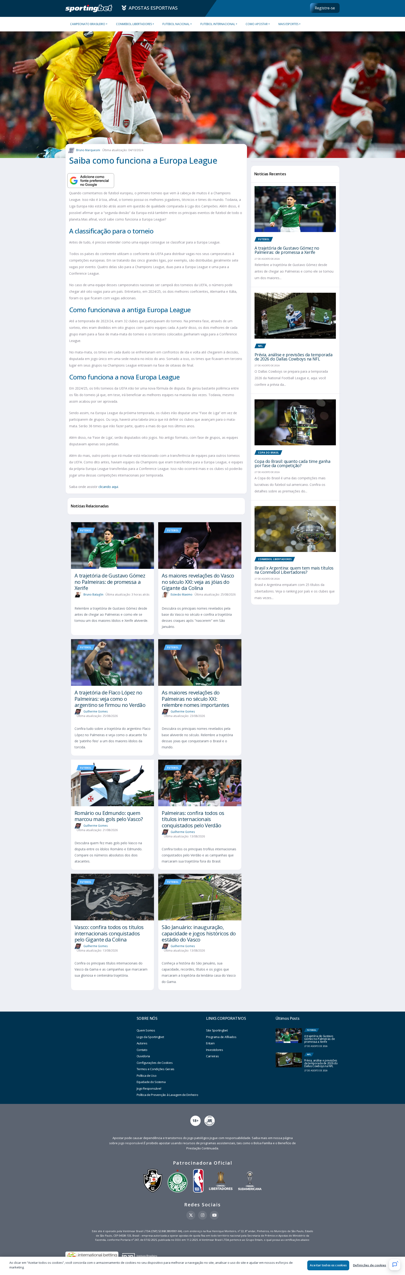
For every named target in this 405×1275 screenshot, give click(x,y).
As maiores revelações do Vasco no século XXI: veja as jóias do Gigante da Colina (198, 581)
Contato (142, 1050)
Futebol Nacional (176, 24)
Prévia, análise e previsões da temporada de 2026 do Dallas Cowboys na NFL (293, 357)
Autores (142, 1043)
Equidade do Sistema (151, 1082)
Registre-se (325, 8)
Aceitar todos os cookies (328, 1265)
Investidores (214, 1050)
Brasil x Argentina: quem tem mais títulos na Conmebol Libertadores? (294, 570)
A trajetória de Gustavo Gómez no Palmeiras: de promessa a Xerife (110, 581)
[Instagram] (202, 1215)
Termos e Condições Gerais (156, 1069)
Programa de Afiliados (221, 1037)
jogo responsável (130, 1143)
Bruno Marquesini (88, 150)
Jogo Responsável (149, 1088)
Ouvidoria (143, 1056)
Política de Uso (147, 1075)
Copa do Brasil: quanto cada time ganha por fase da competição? (292, 463)
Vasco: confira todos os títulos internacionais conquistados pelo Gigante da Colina (109, 933)
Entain (210, 1043)
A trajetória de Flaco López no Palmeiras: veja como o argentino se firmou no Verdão (110, 698)
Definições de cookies (369, 1265)
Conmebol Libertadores (134, 24)
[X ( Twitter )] (190, 1215)
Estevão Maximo (181, 594)
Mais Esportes (288, 24)
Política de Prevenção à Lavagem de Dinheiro (167, 1095)
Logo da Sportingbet (150, 1037)
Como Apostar (257, 24)
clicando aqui (108, 486)
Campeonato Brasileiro (87, 24)
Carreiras (212, 1056)
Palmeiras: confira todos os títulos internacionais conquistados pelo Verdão (193, 819)
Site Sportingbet (217, 1030)
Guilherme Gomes (95, 711)
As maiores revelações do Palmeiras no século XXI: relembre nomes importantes (195, 698)
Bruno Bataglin (93, 594)
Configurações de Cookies (155, 1063)
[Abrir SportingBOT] (394, 1264)
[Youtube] (214, 1215)
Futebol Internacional (217, 24)
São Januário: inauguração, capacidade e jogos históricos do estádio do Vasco (199, 933)
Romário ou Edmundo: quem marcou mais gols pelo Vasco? (109, 815)
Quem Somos (146, 1030)
